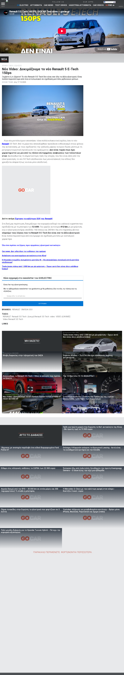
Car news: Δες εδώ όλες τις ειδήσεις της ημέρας (24, 251)
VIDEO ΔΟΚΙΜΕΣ (63, 316)
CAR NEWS (48, 5)
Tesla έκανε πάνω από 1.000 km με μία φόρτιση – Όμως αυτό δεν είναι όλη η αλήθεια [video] (40, 267)
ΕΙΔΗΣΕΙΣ (18, 66)
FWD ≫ (110, 5)
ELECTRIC (22, 5)
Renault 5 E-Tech (19, 316)
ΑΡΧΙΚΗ (5, 66)
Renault (5, 144)
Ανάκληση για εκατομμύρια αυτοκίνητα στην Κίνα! (24, 256)
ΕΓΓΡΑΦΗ (43, 304)
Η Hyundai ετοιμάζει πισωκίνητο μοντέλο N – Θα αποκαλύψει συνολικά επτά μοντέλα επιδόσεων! (40, 261)
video (52, 316)
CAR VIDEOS (98, 5)
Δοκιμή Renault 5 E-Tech (38, 316)
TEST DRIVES (61, 5)
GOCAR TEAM (7, 82)
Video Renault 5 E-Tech (13, 319)
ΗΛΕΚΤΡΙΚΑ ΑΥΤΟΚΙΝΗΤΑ (80, 5)
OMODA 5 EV (26, 309)
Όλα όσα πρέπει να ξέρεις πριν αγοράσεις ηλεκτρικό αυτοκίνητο (31, 245)
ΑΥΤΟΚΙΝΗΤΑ (36, 5)
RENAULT (16, 309)
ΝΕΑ (4, 59)
